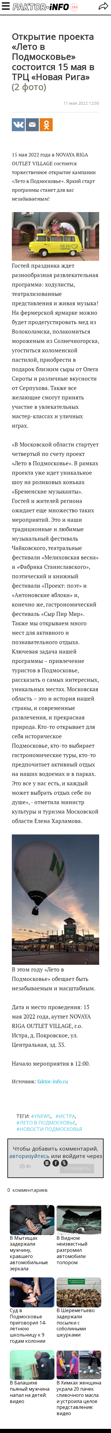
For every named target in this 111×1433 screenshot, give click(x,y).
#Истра (65, 1116)
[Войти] (103, 6)
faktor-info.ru (52, 1081)
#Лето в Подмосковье (45, 1122)
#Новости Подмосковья (49, 1129)
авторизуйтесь (29, 1155)
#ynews (41, 1116)
